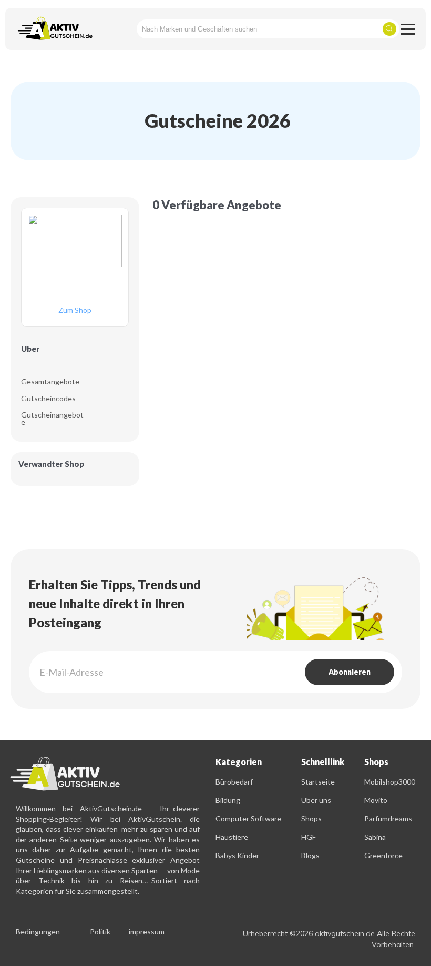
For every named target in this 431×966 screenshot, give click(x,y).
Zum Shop (74, 310)
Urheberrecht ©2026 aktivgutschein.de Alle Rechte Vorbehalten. (329, 939)
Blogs (310, 855)
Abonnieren (350, 671)
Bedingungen (38, 932)
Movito (375, 800)
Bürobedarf (234, 781)
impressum (147, 932)
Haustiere (232, 836)
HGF (308, 836)
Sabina (375, 836)
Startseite (318, 781)
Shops (311, 818)
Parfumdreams (388, 818)
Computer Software (248, 818)
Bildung (228, 800)
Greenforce (383, 855)
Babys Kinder (237, 855)
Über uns (316, 800)
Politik (100, 932)
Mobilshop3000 (389, 781)
